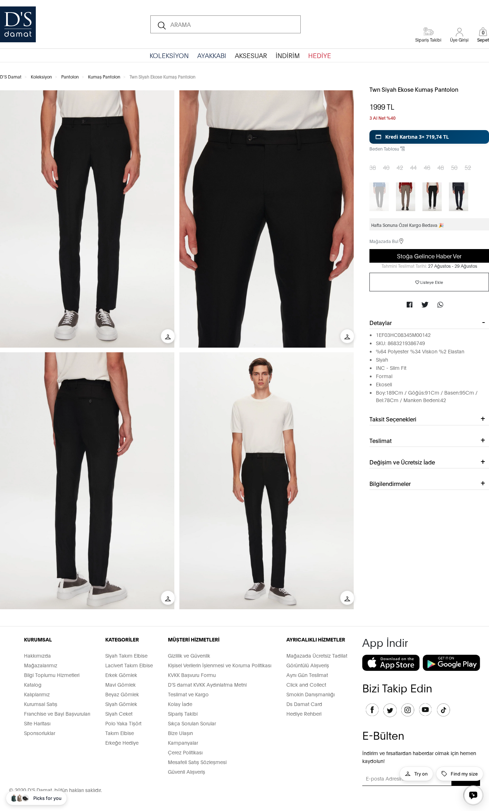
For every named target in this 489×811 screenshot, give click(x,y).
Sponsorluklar (39, 732)
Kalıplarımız (37, 694)
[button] (429, 137)
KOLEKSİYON (169, 55)
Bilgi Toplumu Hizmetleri (51, 674)
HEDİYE (319, 55)
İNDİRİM (288, 55)
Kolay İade (180, 703)
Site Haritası (37, 723)
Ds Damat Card (304, 703)
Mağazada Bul (383, 241)
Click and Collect (306, 684)
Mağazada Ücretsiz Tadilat (316, 655)
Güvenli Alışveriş (186, 771)
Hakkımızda (37, 655)
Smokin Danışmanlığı (310, 694)
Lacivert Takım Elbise (129, 665)
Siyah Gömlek (121, 703)
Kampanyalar (183, 742)
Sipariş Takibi (183, 713)
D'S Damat (10, 76)
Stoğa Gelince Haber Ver (429, 255)
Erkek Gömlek (121, 674)
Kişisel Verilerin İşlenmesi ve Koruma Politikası (219, 665)
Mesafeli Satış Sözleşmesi (197, 761)
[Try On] (168, 336)
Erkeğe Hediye (122, 742)
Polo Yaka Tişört (123, 723)
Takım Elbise (119, 732)
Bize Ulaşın (180, 732)
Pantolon (70, 76)
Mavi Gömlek (120, 684)
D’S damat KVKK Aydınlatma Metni (207, 684)
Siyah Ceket (118, 713)
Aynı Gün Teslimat (307, 674)
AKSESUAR (251, 55)
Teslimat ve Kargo (188, 694)
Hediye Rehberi (303, 713)
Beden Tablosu (384, 148)
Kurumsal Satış (40, 703)
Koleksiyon (41, 76)
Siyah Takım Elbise (126, 655)
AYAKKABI (211, 55)
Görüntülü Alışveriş (307, 665)
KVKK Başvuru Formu (192, 674)
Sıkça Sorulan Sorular (192, 723)
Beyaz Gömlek (122, 694)
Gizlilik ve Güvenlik (189, 655)
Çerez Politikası (185, 752)
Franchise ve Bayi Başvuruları (57, 713)
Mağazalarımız (40, 665)
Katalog (33, 684)
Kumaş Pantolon (104, 76)
